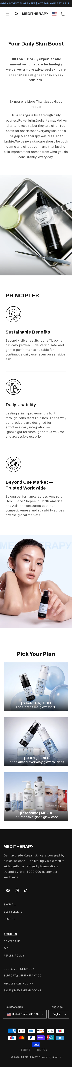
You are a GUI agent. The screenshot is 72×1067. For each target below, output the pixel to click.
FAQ (6, 948)
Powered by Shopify (50, 1057)
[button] (7, 13)
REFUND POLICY (14, 955)
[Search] (16, 13)
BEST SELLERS (13, 911)
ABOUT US (10, 934)
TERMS (26, 1049)
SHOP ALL (10, 904)
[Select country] (54, 13)
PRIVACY (41, 1049)
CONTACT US (12, 941)
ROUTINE (9, 918)
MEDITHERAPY (29, 1057)
